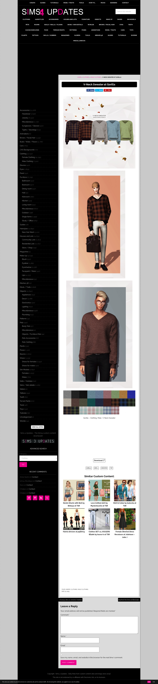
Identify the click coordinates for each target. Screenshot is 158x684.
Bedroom (26, 185)
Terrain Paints (25, 401)
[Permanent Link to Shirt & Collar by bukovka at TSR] (125, 500)
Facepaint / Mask (29, 271)
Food (22, 173)
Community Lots (28, 240)
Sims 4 (96, 468)
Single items (27, 217)
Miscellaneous (27, 122)
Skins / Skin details (27, 385)
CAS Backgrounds (27, 150)
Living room (26, 205)
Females (25, 373)
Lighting (25, 307)
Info (154, 681)
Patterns (23, 319)
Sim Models (24, 370)
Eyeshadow (26, 267)
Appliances (26, 295)
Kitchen (25, 201)
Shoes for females (29, 362)
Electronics (26, 303)
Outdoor (25, 213)
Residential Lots (28, 244)
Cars (22, 146)
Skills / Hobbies (26, 381)
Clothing (86, 77)
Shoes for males (28, 366)
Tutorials (23, 413)
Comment (65, 615)
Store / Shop (27, 248)
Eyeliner (25, 263)
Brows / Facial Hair (27, 138)
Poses (22, 350)
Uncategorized (26, 417)
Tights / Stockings (29, 130)
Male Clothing (96, 77)
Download (98, 460)
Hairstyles (24, 229)
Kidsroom (26, 197)
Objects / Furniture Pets (31, 334)
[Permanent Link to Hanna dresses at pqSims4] (74, 529)
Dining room (27, 189)
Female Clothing (28, 157)
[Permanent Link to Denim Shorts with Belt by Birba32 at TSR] (74, 500)
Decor (24, 299)
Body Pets (26, 326)
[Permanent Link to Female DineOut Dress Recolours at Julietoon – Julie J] (125, 529)
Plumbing (26, 315)
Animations (24, 134)
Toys (22, 409)
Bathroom (26, 181)
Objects (23, 291)
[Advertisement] (79, 60)
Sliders (22, 389)
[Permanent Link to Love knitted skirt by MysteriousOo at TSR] (99, 500)
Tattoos (23, 393)
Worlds (23, 421)
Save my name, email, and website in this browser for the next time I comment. (92, 658)
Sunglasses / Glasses (30, 126)
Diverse (23, 165)
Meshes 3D (24, 283)
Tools (22, 405)
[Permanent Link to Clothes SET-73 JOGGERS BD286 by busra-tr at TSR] (99, 529)
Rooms (23, 354)
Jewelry (25, 118)
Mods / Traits (25, 287)
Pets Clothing (27, 342)
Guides (22, 225)
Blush (24, 259)
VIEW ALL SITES (37, 427)
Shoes (22, 358)
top (111, 468)
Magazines (24, 252)
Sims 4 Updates (53, 12)
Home (79, 77)
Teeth (22, 397)
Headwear (26, 114)
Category (23, 454)
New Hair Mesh (28, 232)
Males (24, 377)
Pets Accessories (29, 338)
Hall (23, 193)
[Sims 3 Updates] (38, 441)
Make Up (23, 256)
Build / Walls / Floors (28, 142)
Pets (21, 323)
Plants (22, 346)
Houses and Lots (26, 236)
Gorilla (88, 468)
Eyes (22, 169)
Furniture (23, 177)
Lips (23, 275)
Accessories (25, 110)
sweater (104, 468)
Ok (149, 681)
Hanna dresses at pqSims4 (74, 532)
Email (63, 645)
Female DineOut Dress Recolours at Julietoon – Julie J (125, 534)
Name (63, 636)
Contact (35, 477)
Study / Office (27, 221)
